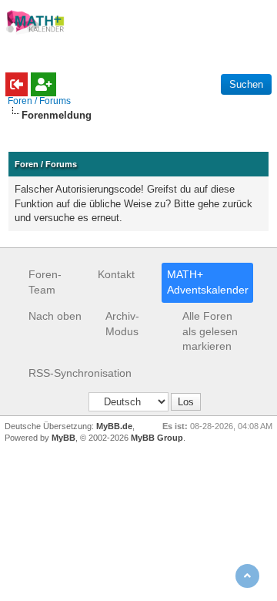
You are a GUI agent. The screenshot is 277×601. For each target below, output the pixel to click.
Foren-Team (45, 282)
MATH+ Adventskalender (208, 282)
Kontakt (116, 274)
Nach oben (55, 316)
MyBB (63, 437)
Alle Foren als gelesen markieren (210, 331)
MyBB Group (157, 437)
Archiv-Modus (122, 323)
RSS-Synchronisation (80, 373)
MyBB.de (114, 426)
